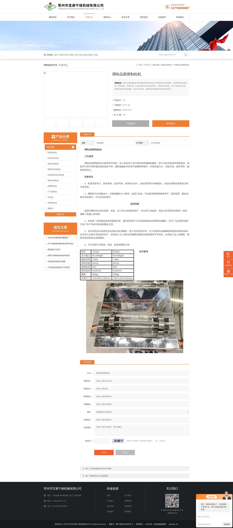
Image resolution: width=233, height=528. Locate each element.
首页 (140, 65)
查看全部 (60, 214)
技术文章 (125, 17)
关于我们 (71, 17)
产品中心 (89, 17)
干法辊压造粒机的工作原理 (59, 267)
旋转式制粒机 (53, 164)
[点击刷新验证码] (118, 441)
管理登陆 (139, 524)
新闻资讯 (128, 501)
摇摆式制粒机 (166, 65)
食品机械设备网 (160, 524)
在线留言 (162, 17)
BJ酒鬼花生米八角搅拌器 (98, 476)
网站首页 (53, 17)
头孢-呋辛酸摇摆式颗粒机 (58, 238)
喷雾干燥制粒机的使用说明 (59, 255)
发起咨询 (227, 524)
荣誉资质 (144, 17)
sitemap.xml (173, 524)
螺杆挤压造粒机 (54, 169)
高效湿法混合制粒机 (56, 175)
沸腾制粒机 (52, 186)
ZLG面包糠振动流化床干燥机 (100, 468)
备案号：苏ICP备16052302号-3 (121, 524)
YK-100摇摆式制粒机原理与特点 (61, 244)
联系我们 (180, 17)
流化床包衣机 (53, 158)
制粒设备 (156, 65)
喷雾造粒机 (52, 152)
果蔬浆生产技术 (54, 249)
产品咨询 (130, 123)
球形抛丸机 (52, 203)
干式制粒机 (52, 192)
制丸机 (50, 197)
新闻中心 (107, 17)
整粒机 (50, 208)
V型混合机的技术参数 (56, 261)
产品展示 (110, 501)
